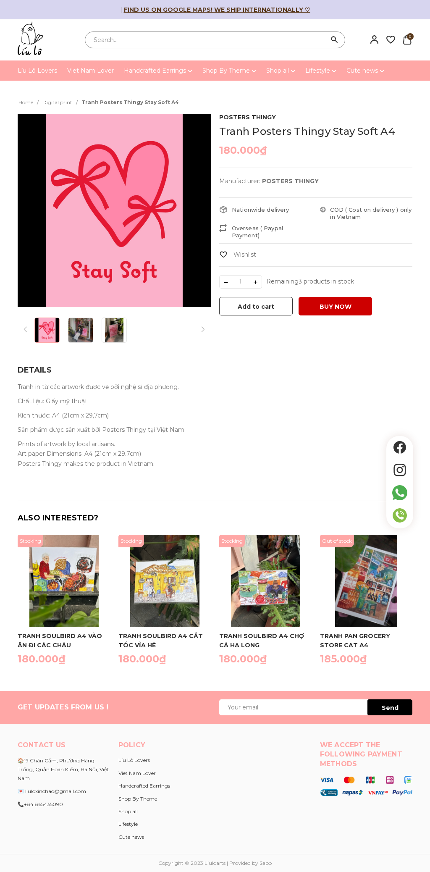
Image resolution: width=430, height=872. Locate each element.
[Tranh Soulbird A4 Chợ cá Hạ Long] (265, 581)
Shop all (278, 70)
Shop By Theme (227, 70)
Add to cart (256, 306)
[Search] (334, 40)
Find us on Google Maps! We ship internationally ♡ (217, 9)
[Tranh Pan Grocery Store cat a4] (366, 581)
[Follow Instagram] (399, 470)
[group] (114, 210)
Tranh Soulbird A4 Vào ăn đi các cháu (60, 640)
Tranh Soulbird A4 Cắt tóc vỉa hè (160, 640)
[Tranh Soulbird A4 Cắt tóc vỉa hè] (164, 581)
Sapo (266, 863)
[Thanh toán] (366, 786)
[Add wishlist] (237, 254)
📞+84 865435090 (40, 804)
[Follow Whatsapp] (399, 492)
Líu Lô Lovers (37, 70)
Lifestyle (318, 70)
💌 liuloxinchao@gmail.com (52, 791)
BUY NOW (335, 306)
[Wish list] (390, 39)
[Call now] (399, 515)
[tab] (35, 370)
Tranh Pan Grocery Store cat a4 (355, 640)
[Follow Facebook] (399, 447)
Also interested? (58, 518)
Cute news (363, 70)
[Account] (374, 39)
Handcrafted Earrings (156, 70)
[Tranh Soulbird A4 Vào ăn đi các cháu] (64, 581)
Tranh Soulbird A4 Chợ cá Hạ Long (261, 640)
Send (390, 708)
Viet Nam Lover (90, 70)
